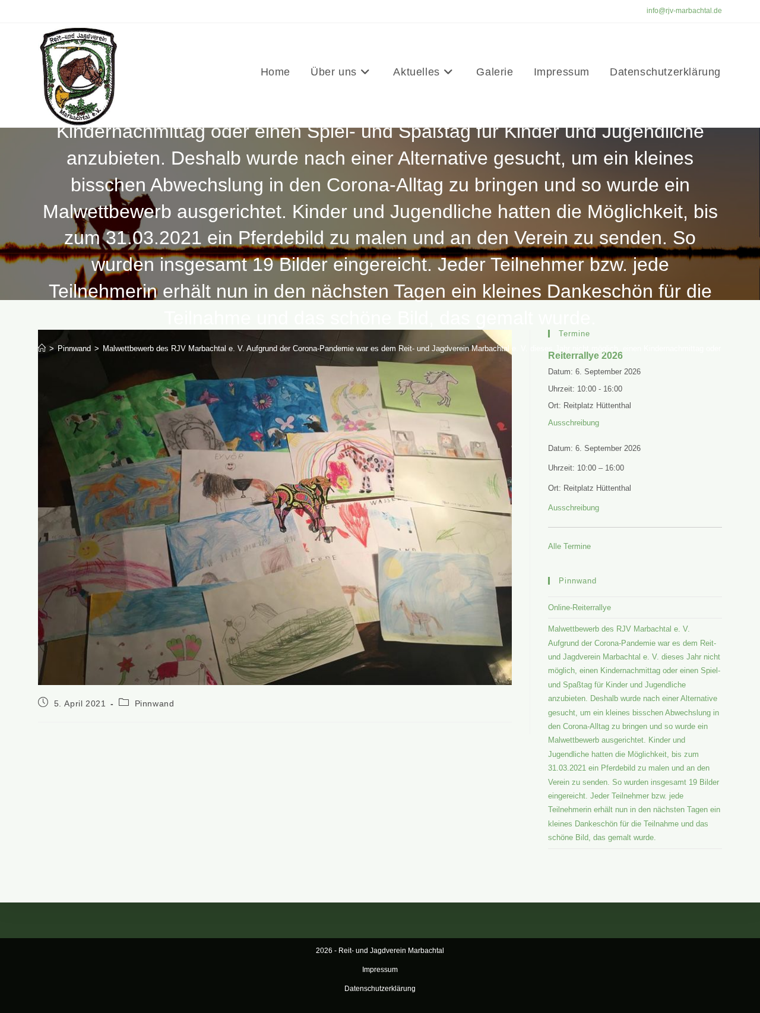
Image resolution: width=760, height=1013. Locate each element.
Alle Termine (569, 546)
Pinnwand (155, 703)
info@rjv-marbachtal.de (684, 11)
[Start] (42, 348)
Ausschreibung (573, 422)
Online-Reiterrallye (579, 607)
